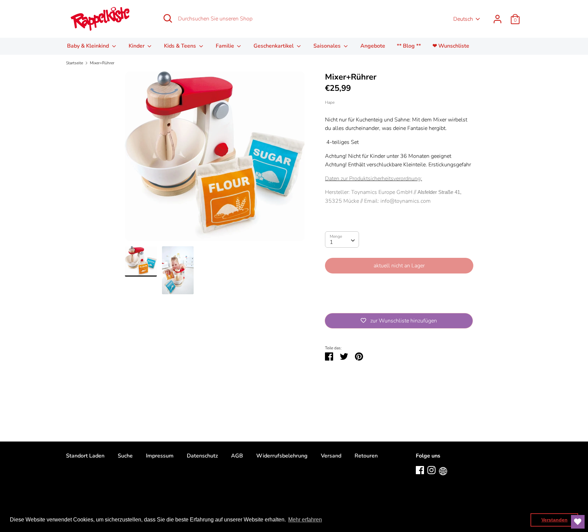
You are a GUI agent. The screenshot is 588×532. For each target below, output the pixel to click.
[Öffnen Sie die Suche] (168, 18)
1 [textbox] (331, 242)
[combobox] (342, 239)
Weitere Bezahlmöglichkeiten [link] (399, 302)
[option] (215, 158)
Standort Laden (85, 456)
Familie (225, 46)
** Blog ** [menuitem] (409, 46)
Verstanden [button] (554, 519)
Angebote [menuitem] (372, 46)
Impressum (160, 456)
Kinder (137, 46)
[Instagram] (431, 469)
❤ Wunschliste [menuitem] (450, 46)
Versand (331, 456)
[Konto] (497, 16)
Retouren (366, 456)
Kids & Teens (180, 46)
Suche (125, 456)
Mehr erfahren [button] (305, 519)
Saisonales (327, 46)
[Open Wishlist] (578, 522)
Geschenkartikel (274, 46)
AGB (237, 456)
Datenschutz (202, 456)
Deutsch (463, 19)
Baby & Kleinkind (88, 46)
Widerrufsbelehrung (282, 456)
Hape (329, 102)
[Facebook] (420, 469)
